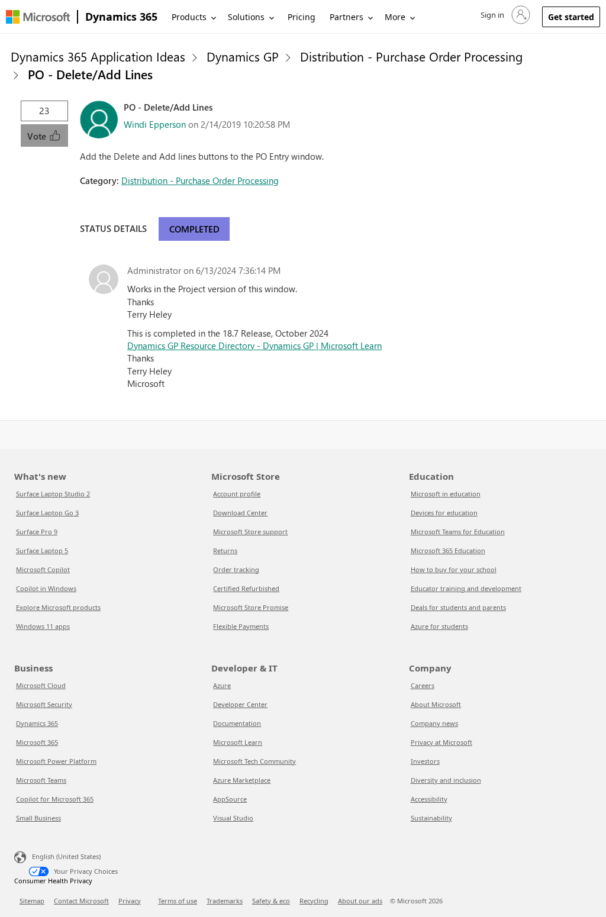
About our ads (360, 900)
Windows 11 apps (43, 626)
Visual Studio (233, 817)
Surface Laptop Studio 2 (53, 493)
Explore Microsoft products (58, 607)
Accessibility (429, 799)
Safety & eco (271, 900)
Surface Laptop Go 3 (47, 512)
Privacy (129, 900)
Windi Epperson (155, 124)
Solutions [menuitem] (246, 16)
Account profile (236, 493)
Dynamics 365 (121, 16)
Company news (434, 723)
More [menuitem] (395, 16)
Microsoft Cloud (41, 685)
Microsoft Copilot (43, 569)
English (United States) (66, 856)
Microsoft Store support (250, 531)
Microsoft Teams (41, 780)
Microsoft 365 (37, 742)
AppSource (230, 799)
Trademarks (225, 900)
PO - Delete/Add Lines (90, 74)
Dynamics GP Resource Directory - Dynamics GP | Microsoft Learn (254, 345)
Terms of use (177, 900)
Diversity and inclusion (446, 780)
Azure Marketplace (241, 780)
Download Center (240, 512)
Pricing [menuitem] (301, 16)
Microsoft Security (44, 704)
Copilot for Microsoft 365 (55, 799)
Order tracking (236, 569)
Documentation (237, 723)
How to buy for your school (454, 569)
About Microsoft (436, 704)
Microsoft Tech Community (254, 761)
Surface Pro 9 (36, 531)
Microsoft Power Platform (56, 761)
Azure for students (439, 626)
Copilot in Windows (46, 588)
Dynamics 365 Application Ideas (98, 56)
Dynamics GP (243, 56)
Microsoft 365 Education (448, 550)
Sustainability (431, 817)
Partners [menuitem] (346, 16)
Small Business (38, 817)
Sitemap (32, 900)
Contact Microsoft (81, 900)
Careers (422, 685)
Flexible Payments (241, 626)
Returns (225, 550)
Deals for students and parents (458, 607)
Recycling (313, 900)
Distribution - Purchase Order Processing (411, 56)
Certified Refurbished (246, 588)
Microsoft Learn (237, 742)
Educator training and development (466, 588)
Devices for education (444, 512)
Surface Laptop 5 (42, 550)
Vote (38, 136)
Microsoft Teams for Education (458, 531)
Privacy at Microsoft (441, 742)
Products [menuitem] (189, 16)
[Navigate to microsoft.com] (38, 17)
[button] (504, 15)
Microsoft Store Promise (250, 607)
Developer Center (240, 704)
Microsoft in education (446, 493)
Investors (425, 761)
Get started (571, 16)
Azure (222, 685)
